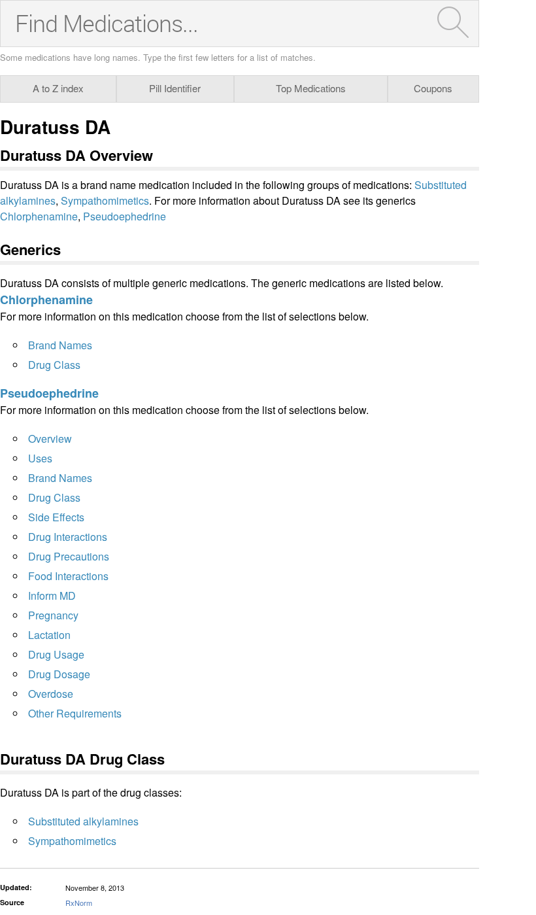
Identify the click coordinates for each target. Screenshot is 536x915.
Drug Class (54, 364)
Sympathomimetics (105, 200)
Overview (50, 438)
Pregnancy (53, 615)
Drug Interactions (67, 536)
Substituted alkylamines (83, 821)
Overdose (50, 693)
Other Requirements (75, 713)
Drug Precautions (68, 556)
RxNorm (78, 902)
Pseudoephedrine (124, 216)
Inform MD (52, 595)
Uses (40, 458)
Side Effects (56, 517)
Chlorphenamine (39, 216)
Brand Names (60, 345)
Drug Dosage (59, 674)
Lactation (49, 634)
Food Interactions (68, 575)
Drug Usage (56, 654)
